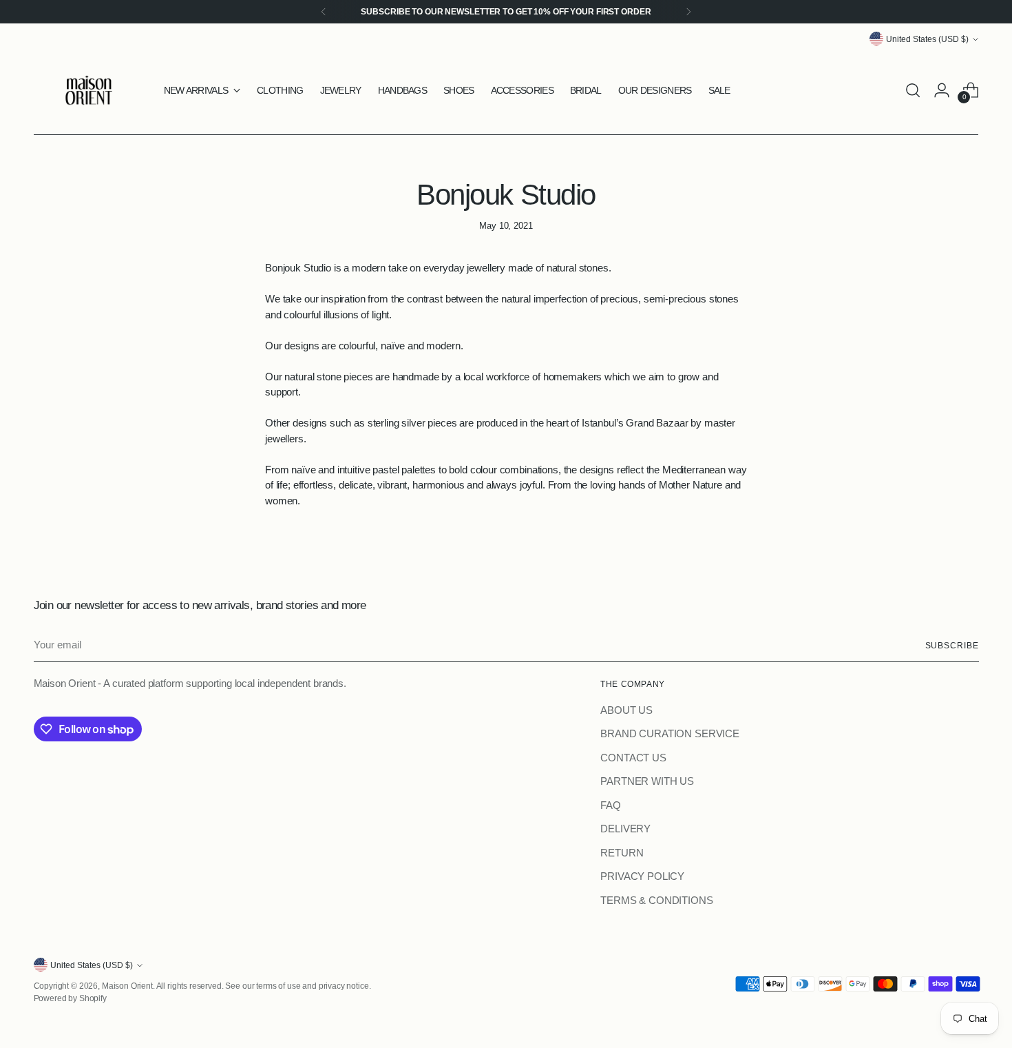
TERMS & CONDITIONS (656, 900)
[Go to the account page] (942, 90)
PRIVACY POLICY (642, 876)
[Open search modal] (913, 90)
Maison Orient (127, 985)
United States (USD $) (927, 38)
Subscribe (952, 645)
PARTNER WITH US (647, 781)
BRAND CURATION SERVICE (669, 733)
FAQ (610, 805)
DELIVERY (625, 828)
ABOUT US (626, 710)
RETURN (621, 853)
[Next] (688, 11)
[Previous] (323, 11)
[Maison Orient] (89, 90)
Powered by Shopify (70, 998)
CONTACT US (633, 757)
